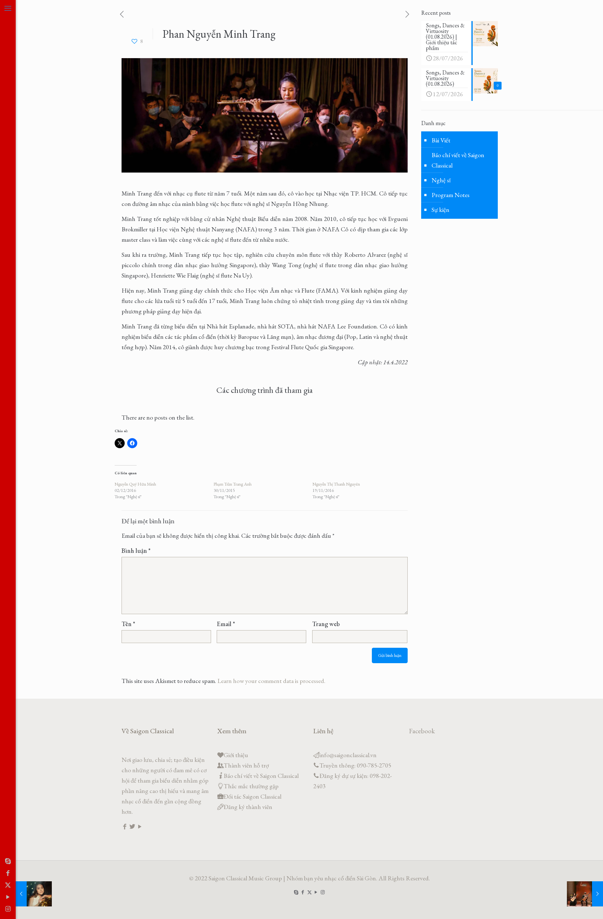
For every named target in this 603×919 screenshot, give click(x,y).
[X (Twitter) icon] (8, 885)
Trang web (326, 624)
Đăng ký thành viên (248, 807)
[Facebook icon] (8, 873)
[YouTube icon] (8, 897)
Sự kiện (440, 210)
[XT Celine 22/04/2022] (34, 893)
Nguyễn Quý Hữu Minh (135, 484)
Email (226, 624)
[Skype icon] (8, 861)
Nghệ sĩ (441, 180)
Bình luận (136, 551)
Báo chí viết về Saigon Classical (458, 160)
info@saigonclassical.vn (348, 755)
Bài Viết (441, 140)
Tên (128, 624)
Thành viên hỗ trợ (246, 765)
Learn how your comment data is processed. (271, 681)
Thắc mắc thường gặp (251, 786)
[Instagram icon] (8, 909)
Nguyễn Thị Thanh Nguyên (336, 484)
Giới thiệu (236, 755)
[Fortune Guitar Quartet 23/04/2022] (585, 893)
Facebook (422, 730)
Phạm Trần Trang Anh (233, 484)
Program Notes (451, 195)
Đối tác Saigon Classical (252, 796)
